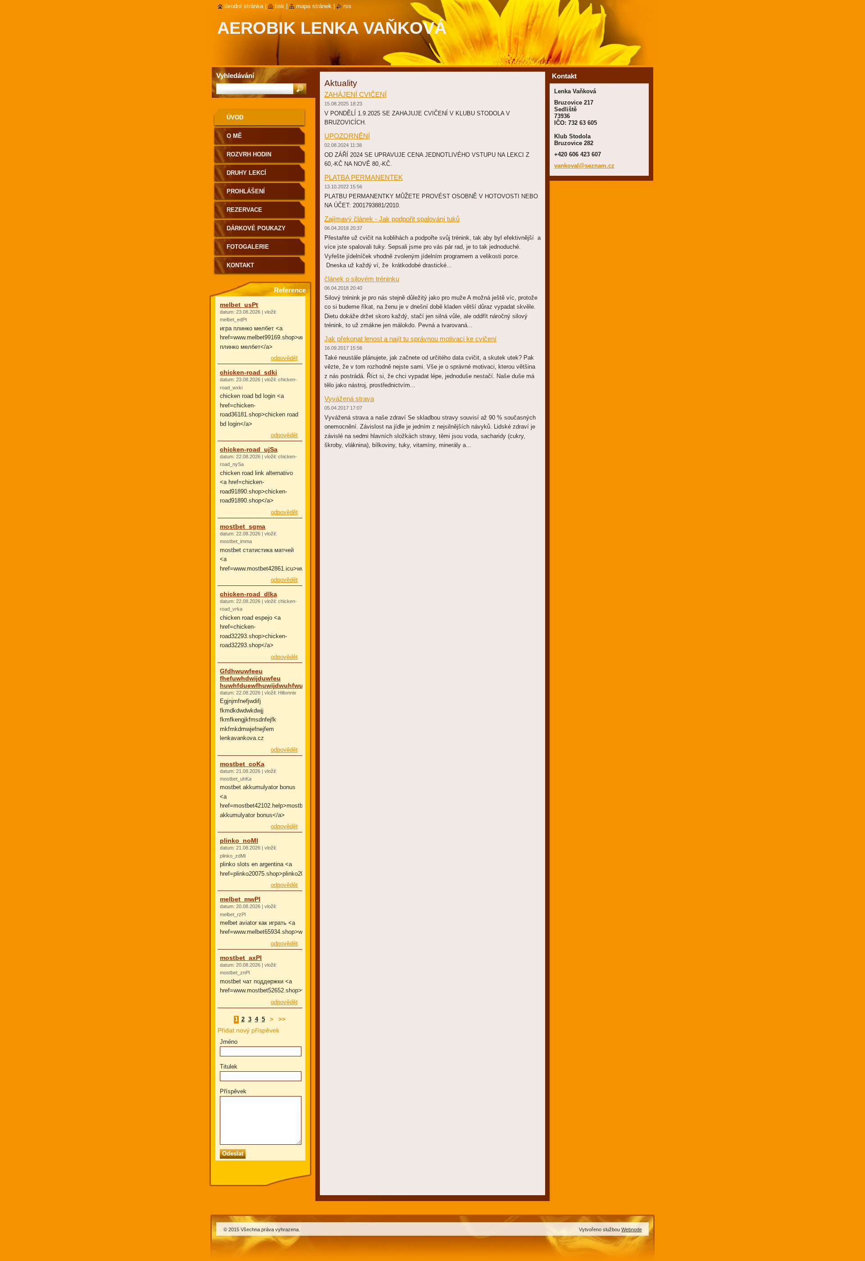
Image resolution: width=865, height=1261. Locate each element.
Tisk (279, 6)
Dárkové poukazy (256, 228)
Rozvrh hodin (249, 154)
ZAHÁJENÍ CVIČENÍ (355, 94)
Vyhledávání (235, 75)
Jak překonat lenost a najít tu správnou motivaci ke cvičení (410, 339)
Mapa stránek (314, 6)
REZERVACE (244, 209)
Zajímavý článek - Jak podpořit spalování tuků (392, 219)
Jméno (228, 1041)
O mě (234, 135)
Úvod (235, 117)
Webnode (631, 1229)
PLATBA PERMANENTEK (363, 177)
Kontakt (240, 265)
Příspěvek (233, 1091)
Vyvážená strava (349, 398)
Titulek (228, 1066)
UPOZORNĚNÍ (347, 136)
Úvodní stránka (243, 6)
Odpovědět (284, 358)
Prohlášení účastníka (246, 194)
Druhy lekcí (246, 172)
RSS (347, 6)
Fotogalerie (248, 246)
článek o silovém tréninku (361, 279)
